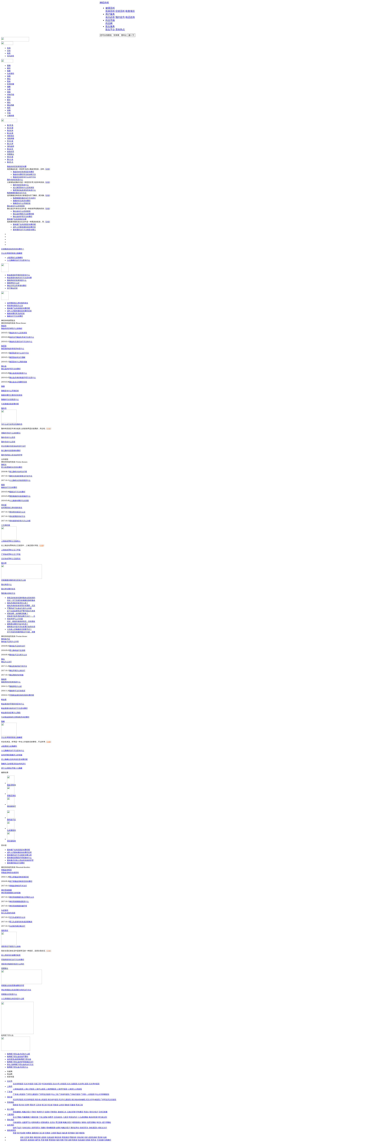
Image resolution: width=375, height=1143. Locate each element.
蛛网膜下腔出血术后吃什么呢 (18, 1054)
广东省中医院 (64, 1094)
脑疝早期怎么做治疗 (17, 671)
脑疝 (9, 79)
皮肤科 (44, 1137)
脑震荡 (3, 346)
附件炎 (93, 1140)
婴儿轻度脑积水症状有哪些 (11, 467)
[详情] (47, 169)
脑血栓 (3, 326)
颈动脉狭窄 (11, 806)
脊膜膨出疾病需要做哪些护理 (12, 985)
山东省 (61, 1105)
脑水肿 (3, 563)
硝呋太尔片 (102, 1128)
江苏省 (38, 1105)
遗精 (70, 1140)
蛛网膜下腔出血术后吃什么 (17, 1067)
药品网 (108, 23)
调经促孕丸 (74, 1128)
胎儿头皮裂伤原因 (8, 913)
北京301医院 (29, 1084)
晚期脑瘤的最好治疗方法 (16, 193)
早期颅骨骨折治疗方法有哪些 (12, 960)
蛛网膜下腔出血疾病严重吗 (17, 1057)
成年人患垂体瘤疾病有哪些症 (24, 227)
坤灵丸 (99, 1122)
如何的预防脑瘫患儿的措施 (11, 755)
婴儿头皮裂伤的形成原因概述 (20, 922)
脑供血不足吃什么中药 (10, 642)
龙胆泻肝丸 (35, 1128)
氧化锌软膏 (93, 1117)
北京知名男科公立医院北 (11, 559)
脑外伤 (3, 408)
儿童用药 (10, 1114)
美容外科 (23, 1140)
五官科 (26, 1137)
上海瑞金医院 (18, 1089)
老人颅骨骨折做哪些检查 (11, 955)
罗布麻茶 (79, 1112)
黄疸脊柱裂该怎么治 (15, 306)
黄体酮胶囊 (50, 1128)
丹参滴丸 (53, 1112)
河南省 (55, 1105)
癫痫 (3, 485)
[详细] (48, 429)
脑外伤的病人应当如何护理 (11, 455)
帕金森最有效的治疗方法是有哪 (19, 278)
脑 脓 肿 (10, 130)
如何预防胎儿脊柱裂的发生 (17, 303)
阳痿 (46, 1140)
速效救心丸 (62, 1112)
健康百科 (110, 8)
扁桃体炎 (35, 1133)
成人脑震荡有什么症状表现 (23, 188)
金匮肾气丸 (26, 1122)
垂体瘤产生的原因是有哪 (16, 219)
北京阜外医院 (94, 1084)
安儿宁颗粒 (17, 1117)
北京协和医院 (18, 1084)
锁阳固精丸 (76, 1122)
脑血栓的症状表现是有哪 (16, 166)
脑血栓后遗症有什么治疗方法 (24, 177)
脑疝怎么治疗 (6, 662)
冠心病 (42, 1133)
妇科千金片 (17, 1128)
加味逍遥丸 (93, 1128)
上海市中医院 (62, 1089)
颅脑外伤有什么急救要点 (11, 433)
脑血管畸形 (11, 785)
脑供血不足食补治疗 (17, 646)
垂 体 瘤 (10, 128)
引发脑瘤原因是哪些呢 (10, 404)
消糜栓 (43, 1128)
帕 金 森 (10, 133)
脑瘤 (3, 386)
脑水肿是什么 (6, 584)
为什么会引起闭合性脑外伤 (11, 424)
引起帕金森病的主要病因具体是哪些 (15, 717)
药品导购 (110, 20)
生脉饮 (47, 1112)
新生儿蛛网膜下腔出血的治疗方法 (20, 1064)
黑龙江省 (79, 1105)
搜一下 (131, 35)
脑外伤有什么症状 (8, 442)
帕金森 (3, 699)
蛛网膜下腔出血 (7, 1035)
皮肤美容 (31, 1140)
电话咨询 (130, 17)
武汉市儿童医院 (65, 1100)
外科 (86, 1137)
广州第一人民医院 (88, 1094)
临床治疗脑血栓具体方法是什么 (21, 337)
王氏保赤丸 (58, 1117)
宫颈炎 (47, 1133)
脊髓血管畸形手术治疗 (18, 886)
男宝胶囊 (59, 1122)
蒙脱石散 (34, 1117)
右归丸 (52, 1122)
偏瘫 (9, 87)
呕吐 (9, 102)
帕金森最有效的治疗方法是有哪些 (14, 708)
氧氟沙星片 (26, 1112)
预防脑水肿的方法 (8, 593)
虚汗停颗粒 (106, 1122)
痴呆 (9, 108)
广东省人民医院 (19, 1094)
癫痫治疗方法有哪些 (15, 316)
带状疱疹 (52, 1140)
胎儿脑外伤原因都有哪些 (11, 451)
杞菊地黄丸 (45, 1122)
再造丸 (86, 1112)
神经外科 (104, 2)
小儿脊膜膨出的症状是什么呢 (12, 999)
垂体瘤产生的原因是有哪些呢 (24, 224)
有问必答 (110, 17)
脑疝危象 (10, 105)
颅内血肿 (10, 146)
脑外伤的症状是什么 (15, 180)
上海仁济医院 (29, 1089)
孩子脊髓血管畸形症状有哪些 (20, 881)
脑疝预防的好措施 (16, 675)
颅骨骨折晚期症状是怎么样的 (12, 964)
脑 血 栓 (10, 149)
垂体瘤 (3, 845)
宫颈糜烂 (107, 1140)
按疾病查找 (11, 1130)
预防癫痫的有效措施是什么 (19, 496)
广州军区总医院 (44, 1094)
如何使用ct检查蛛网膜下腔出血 (19, 1059)
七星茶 (65, 1117)
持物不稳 (10, 94)
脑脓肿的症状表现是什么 (16, 280)
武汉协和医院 (29, 1100)
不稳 (9, 113)
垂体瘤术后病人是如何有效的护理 (20, 860)
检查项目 (130, 11)
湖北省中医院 (53, 1100)
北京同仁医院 (83, 1084)
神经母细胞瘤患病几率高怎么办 (21, 897)
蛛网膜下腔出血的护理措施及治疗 (20, 1062)
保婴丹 (50, 1117)
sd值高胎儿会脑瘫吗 (15, 258)
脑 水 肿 (10, 144)
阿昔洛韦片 (73, 1117)
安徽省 (72, 1105)
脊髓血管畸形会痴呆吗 (10, 873)
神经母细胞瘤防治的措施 (11, 893)
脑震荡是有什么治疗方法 (19, 353)
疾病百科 (110, 11)
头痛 (9, 89)
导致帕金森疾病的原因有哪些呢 (21, 695)
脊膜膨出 (10, 154)
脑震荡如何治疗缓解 (17, 357)
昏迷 (9, 81)
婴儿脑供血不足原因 (17, 650)
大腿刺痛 (10, 116)
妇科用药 (10, 1125)
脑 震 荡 (10, 125)
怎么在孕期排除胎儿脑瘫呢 (11, 253)
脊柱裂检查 (11, 841)
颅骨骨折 (10, 136)
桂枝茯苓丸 (84, 1128)
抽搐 (9, 92)
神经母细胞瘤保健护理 (18, 906)
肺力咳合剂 (102, 1117)
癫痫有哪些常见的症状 (16, 313)
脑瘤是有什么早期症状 (21, 203)
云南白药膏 (71, 1112)
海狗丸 (84, 1122)
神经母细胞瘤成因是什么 (19, 901)
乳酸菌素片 (26, 1117)
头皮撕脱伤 (11, 830)
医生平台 (110, 29)
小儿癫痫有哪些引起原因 (19, 501)
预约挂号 (120, 17)
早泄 (42, 1140)
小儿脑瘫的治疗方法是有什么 (18, 260)
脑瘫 (3, 721)
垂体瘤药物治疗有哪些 (16, 863)
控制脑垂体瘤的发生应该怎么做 (13, 580)
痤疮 (58, 1140)
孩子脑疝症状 (12, 288)
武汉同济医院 (18, 1100)
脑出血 (3, 366)
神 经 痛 (10, 157)
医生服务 (110, 26)
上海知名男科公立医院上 (11, 541)
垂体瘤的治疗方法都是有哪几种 (19, 855)
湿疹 (77, 1133)
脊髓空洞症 (11, 796)
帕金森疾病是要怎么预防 (11, 713)
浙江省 (44, 1105)
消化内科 (80, 1137)
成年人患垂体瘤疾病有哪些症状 (19, 311)
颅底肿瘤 (10, 138)
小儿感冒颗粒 (83, 1117)
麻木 (9, 100)
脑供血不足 (5, 639)
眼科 (31, 1137)
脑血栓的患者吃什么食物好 (11, 328)
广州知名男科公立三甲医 (11, 554)
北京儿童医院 (72, 1084)
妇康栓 (58, 1128)
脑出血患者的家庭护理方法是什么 (22, 378)
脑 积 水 (10, 162)
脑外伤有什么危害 (8, 437)
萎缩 (9, 97)
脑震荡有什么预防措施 (18, 362)
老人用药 (10, 1109)
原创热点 (120, 29)
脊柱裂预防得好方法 (17, 516)
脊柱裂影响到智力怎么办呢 (19, 521)
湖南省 (67, 1105)
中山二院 (55, 1094)
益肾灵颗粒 (91, 1122)
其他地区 (10, 1102)
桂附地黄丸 (35, 1122)
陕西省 (15, 1105)
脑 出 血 (10, 159)
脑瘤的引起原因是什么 (10, 399)
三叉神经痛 (5, 525)
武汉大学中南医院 (93, 1100)
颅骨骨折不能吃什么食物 (11, 946)
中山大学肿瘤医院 (102, 1094)
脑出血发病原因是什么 (18, 373)
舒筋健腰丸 (17, 1112)
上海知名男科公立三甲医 (11, 550)
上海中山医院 (40, 1089)
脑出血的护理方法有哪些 (22, 216)
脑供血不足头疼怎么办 (18, 655)
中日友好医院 (46, 1084)
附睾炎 (74, 1140)
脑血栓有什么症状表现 (18, 333)
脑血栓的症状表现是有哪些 (23, 172)
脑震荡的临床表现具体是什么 (24, 190)
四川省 (21, 1105)
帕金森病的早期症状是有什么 (18, 275)
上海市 (9, 1086)
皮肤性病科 (92, 1137)
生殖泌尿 (50, 1137)
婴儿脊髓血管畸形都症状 (19, 877)
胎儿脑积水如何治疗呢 (18, 472)
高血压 (59, 1133)
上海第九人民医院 (75, 1089)
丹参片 (34, 1112)
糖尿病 (82, 1133)
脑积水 (3, 465)
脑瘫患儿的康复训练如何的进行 (13, 764)
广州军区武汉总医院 (108, 1100)
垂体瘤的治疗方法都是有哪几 (24, 230)
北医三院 (37, 1084)
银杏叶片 (40, 1112)
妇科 (105, 1137)
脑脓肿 (3, 679)
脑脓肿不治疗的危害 (17, 691)
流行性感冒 (21, 1133)
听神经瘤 (10, 84)
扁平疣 (37, 1140)
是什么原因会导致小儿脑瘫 (11, 768)
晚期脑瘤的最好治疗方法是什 (24, 198)
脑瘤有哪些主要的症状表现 (11, 395)
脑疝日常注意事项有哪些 (16, 286)
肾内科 (100, 1137)
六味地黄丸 (17, 1122)
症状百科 (120, 11)
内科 (22, 1137)
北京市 (9, 1081)
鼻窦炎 (28, 1133)
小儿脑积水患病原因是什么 (19, 480)
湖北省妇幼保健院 (78, 1100)
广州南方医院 (75, 1094)
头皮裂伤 (10, 73)
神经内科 (37, 1137)
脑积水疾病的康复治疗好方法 (20, 476)
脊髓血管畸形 (6, 870)
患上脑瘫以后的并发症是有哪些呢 (14, 759)
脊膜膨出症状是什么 (9, 994)
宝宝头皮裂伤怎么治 (17, 917)
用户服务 (110, 14)
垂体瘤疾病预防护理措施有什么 (19, 858)
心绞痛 (53, 1133)
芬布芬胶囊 (103, 1112)
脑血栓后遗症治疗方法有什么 (20, 342)
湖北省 (9, 1097)
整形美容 (65, 1137)
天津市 (27, 1105)
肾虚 (14, 1133)
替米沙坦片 (93, 1112)
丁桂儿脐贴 (43, 1117)
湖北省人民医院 (41, 1100)
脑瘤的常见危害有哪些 (21, 201)
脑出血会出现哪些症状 (18, 382)
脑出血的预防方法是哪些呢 (23, 214)
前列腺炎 (71, 1133)
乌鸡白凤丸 (26, 1128)
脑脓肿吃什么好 (13, 283)
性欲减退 (81, 1140)
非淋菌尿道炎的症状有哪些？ (12, 249)
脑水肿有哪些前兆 (8, 589)
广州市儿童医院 (32, 1094)
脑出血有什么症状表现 (16, 206)
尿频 (9, 110)
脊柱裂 (3, 505)
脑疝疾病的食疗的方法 (18, 666)
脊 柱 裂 (10, 141)
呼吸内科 (72, 1137)
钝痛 (9, 76)
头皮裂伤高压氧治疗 (17, 926)
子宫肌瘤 (100, 1140)
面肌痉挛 (10, 152)
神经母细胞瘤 (6, 890)
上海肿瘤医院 (51, 1089)
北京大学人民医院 (59, 1084)
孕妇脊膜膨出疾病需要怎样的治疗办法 (16, 990)
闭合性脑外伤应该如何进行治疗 (13, 446)
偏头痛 (64, 1133)
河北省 (49, 1105)
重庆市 (32, 1105)
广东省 (9, 1092)
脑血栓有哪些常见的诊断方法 (24, 174)
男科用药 (10, 1120)
